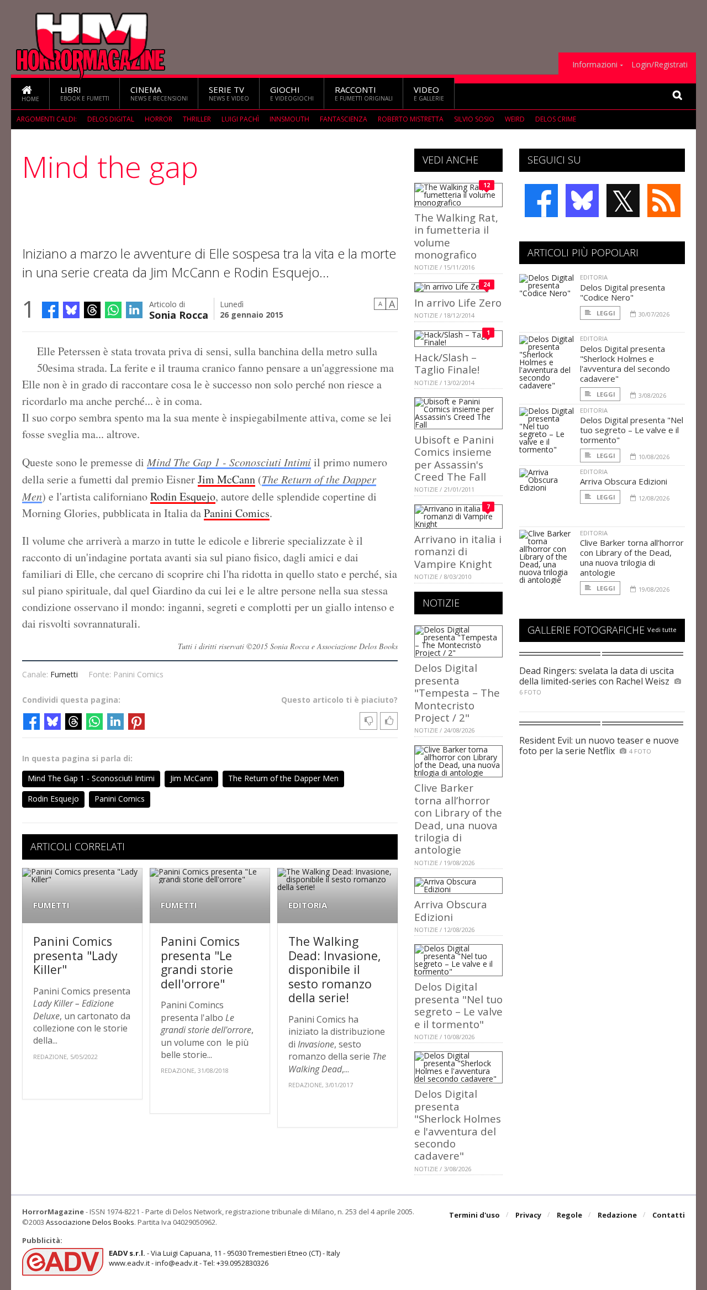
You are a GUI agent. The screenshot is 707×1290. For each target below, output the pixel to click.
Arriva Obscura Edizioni (450, 910)
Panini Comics (237, 513)
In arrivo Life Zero (458, 302)
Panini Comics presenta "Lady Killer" (75, 955)
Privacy (528, 1215)
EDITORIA (307, 905)
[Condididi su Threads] (92, 310)
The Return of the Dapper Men (283, 778)
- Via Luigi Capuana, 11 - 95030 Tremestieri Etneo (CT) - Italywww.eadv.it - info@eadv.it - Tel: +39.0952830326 (224, 1258)
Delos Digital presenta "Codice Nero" (622, 292)
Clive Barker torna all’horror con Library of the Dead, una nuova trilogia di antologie (458, 818)
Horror (158, 119)
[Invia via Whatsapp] (113, 310)
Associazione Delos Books (90, 1222)
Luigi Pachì (240, 119)
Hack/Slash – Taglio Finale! (446, 363)
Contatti (668, 1215)
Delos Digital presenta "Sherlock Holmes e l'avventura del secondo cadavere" (457, 1124)
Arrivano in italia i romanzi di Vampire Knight (458, 551)
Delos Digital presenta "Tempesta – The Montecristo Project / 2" (457, 692)
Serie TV (229, 93)
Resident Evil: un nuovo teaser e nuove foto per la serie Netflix (599, 745)
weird (515, 119)
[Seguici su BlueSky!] (582, 200)
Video (429, 93)
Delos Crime (555, 119)
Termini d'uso (474, 1215)
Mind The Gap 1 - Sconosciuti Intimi (229, 462)
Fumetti (64, 674)
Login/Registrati (659, 65)
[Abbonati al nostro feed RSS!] (664, 200)
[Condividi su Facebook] (50, 310)
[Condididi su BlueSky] (71, 310)
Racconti (364, 93)
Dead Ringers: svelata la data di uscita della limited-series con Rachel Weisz (596, 676)
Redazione (617, 1215)
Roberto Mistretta (411, 119)
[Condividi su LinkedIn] (134, 310)
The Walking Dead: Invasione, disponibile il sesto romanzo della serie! (334, 969)
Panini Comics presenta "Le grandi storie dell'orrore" (200, 962)
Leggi (605, 313)
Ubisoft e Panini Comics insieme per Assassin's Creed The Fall (454, 458)
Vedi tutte (662, 629)
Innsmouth (289, 119)
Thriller (197, 119)
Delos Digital (110, 119)
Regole (569, 1215)
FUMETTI (51, 905)
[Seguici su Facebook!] (541, 200)
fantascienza (343, 119)
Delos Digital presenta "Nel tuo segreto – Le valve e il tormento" (458, 1005)
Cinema (159, 93)
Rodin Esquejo (182, 496)
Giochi (292, 93)
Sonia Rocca (178, 314)
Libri (84, 93)
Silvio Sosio (474, 119)
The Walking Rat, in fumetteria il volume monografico (456, 235)
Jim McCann (226, 479)
